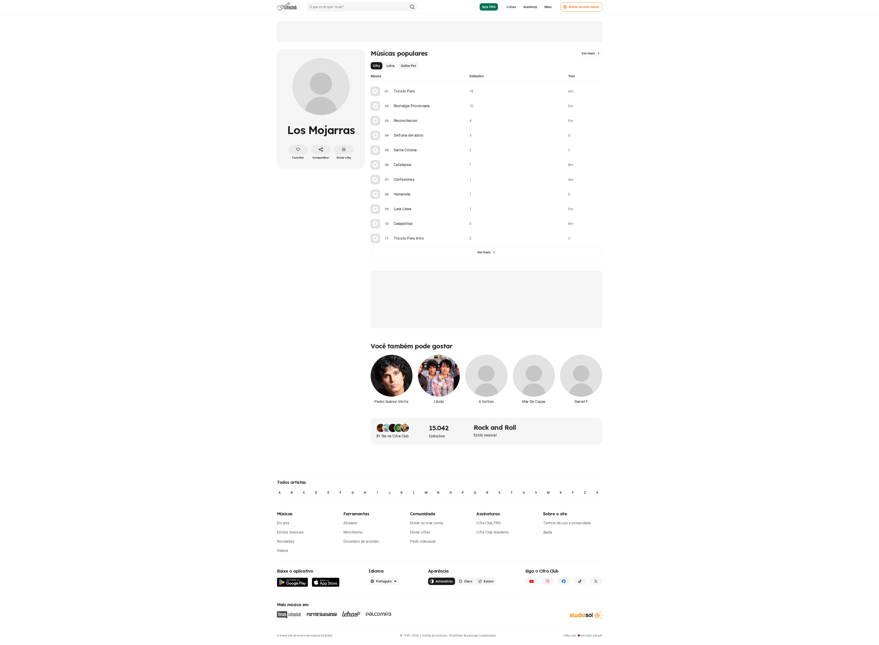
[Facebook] (564, 581)
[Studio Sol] (586, 615)
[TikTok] (580, 581)
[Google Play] (292, 582)
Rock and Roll (495, 427)
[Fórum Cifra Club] (289, 615)
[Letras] (351, 614)
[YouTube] (531, 581)
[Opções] (599, 91)
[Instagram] (547, 581)
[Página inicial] (287, 6)
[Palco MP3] (378, 614)
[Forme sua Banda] (321, 614)
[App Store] (326, 582)
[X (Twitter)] (596, 581)
